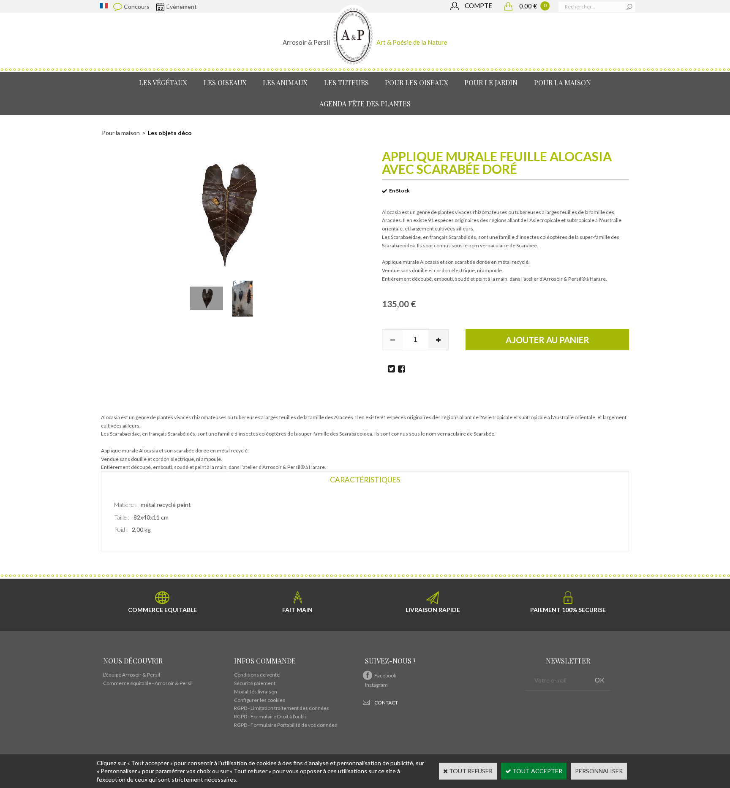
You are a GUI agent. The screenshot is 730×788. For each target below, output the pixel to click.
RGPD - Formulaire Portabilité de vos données (285, 725)
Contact (386, 702)
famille (597, 212)
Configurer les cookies (259, 700)
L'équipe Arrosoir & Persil (131, 675)
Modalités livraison (255, 691)
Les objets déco (170, 132)
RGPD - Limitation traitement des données (281, 708)
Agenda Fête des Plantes (365, 103)
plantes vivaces (455, 212)
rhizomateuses (490, 212)
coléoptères (553, 237)
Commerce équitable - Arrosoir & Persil (148, 683)
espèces (444, 220)
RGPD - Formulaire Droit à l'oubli (270, 716)
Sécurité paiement (254, 683)
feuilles (568, 212)
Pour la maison (562, 82)
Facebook (385, 675)
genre (423, 212)
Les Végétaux (163, 82)
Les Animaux (285, 82)
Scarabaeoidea (398, 245)
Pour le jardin (491, 82)
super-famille (595, 237)
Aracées (391, 220)
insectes (529, 237)
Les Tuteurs (346, 82)
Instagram (376, 685)
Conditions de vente (257, 675)
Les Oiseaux (225, 82)
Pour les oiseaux (416, 82)
